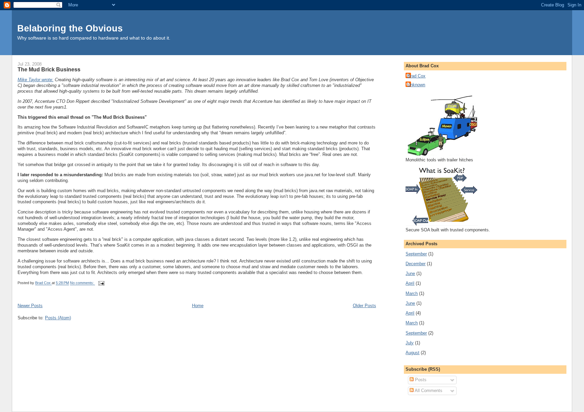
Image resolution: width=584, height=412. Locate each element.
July (410, 342)
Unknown (416, 84)
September (416, 253)
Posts (420, 379)
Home (197, 305)
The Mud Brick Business (49, 69)
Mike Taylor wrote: (35, 79)
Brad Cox (416, 75)
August (412, 352)
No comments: (82, 283)
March (412, 293)
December (415, 263)
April (410, 283)
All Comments (428, 390)
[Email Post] (101, 283)
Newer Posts (30, 305)
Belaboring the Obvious (70, 28)
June (410, 273)
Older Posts (364, 305)
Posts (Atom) (58, 317)
